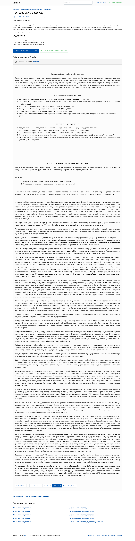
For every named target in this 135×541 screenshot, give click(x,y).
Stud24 (25, 535)
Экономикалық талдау (22, 508)
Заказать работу (115, 3)
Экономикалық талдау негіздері (81, 511)
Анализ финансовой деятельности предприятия (36, 9)
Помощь (103, 3)
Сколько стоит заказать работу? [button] (54, 51)
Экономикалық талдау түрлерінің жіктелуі (86, 522)
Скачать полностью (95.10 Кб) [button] (25, 51)
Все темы (16, 9)
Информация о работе (31, 496)
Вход (97, 3)
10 (64, 485)
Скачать (36, 62)
